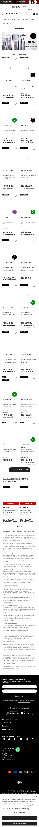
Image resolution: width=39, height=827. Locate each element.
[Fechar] (37, 797)
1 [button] (17, 526)
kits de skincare (7, 662)
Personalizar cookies (19, 812)
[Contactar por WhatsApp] (17, 749)
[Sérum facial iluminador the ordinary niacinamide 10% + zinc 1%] (28, 68)
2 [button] (19, 526)
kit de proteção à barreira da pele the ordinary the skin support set (28, 361)
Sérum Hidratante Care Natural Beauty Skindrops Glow (27, 451)
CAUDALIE (24, 125)
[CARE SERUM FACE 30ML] (28, 432)
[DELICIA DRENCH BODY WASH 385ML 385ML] (28, 158)
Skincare (25, 19)
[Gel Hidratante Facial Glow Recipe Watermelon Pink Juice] (10, 113)
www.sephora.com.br (8, 791)
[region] (19, 810)
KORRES (5, 445)
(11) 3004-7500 (7, 751)
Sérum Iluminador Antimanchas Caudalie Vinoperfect (26, 314)
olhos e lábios (27, 636)
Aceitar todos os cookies (19, 823)
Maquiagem (5, 19)
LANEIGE (6, 217)
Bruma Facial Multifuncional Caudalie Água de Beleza (28, 131)
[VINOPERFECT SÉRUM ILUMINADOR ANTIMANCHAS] (28, 295)
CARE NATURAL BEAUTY (26, 446)
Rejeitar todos (20, 818)
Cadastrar (19, 696)
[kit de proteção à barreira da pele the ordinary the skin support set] (28, 342)
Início (3, 23)
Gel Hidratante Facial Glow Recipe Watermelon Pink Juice (10, 131)
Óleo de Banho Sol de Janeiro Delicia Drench (28, 176)
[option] (19, 41)
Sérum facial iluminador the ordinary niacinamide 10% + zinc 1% (28, 87)
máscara (16, 615)
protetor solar (8, 571)
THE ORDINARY (8, 80)
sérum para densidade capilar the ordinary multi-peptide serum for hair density (9, 269)
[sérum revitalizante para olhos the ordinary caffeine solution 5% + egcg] (10, 158)
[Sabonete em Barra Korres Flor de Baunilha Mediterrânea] (10, 432)
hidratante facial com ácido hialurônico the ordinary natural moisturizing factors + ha (10, 361)
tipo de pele (23, 555)
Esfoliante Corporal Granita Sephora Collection (9, 405)
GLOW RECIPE (7, 125)
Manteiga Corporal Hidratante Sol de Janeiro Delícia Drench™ (28, 406)
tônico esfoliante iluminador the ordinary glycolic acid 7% (10, 86)
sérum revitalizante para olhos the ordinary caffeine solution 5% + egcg (9, 177)
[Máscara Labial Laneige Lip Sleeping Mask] (10, 205)
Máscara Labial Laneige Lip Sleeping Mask (9, 223)
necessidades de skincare (12, 627)
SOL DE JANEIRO (26, 171)
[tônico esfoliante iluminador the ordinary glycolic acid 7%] (10, 68)
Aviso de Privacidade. (24, 702)
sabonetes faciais (14, 564)
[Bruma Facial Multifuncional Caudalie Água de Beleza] (28, 113)
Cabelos (34, 19)
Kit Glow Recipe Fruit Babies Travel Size (28, 223)
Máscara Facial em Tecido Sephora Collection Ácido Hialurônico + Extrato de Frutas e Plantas (27, 269)
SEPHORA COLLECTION (28, 262)
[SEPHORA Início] (4, 7)
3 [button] (21, 526)
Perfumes (15, 19)
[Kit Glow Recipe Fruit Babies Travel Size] (28, 205)
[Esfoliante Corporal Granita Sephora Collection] (10, 387)
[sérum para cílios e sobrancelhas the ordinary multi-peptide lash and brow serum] (10, 295)
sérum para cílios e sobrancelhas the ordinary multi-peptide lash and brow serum (10, 314)
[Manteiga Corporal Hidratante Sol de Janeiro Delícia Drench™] (28, 387)
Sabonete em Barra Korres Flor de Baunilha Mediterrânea (9, 451)
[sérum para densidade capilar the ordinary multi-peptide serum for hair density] (10, 250)
